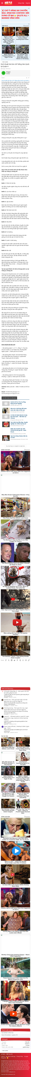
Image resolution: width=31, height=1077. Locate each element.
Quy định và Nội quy (10, 1056)
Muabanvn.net (12, 1074)
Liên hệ (3, 1056)
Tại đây (7, 1070)
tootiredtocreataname (16, 439)
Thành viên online (7, 1030)
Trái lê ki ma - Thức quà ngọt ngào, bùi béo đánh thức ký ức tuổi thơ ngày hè (15, 700)
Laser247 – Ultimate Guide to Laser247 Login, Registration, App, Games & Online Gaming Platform (16, 718)
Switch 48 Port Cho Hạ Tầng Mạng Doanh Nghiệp (18, 402)
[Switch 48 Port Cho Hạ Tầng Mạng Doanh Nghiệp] (6, 404)
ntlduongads (14, 411)
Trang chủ (3, 1058)
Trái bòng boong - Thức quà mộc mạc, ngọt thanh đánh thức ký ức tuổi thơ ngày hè (16, 708)
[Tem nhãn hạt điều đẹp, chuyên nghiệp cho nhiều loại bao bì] (6, 424)
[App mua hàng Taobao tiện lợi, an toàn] (6, 438)
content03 (14, 425)
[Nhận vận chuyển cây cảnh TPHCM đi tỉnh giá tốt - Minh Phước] (6, 431)
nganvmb (13, 420)
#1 (28, 77)
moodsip (6, 697)
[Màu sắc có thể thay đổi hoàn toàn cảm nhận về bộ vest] (6, 410)
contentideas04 (15, 433)
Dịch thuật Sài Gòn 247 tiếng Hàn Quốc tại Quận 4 (15, 80)
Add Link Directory (7, 689)
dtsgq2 (3, 68)
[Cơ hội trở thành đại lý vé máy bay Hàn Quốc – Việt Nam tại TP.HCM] (6, 417)
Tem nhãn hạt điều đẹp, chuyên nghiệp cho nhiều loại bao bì (19, 423)
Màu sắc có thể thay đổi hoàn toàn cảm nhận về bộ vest (18, 409)
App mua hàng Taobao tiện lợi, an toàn (18, 436)
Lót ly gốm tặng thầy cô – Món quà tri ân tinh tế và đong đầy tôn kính (16, 692)
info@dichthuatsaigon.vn (12, 391)
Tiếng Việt (10, 1054)
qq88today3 (26, 1047)
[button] (2, 3)
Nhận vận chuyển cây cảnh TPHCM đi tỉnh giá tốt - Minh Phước (18, 430)
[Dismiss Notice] (28, 8)
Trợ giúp (26, 1056)
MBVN (3, 1054)
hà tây (13, 405)
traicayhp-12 (7, 705)
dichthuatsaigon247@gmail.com (10, 393)
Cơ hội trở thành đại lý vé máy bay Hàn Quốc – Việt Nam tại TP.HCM (18, 416)
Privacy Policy (20, 1056)
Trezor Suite (6, 732)
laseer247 (6, 724)
